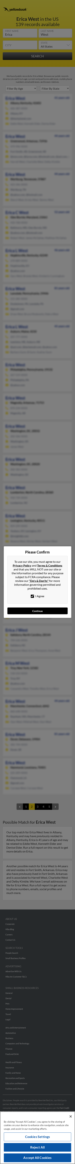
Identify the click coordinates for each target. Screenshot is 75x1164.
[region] (37, 1137)
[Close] (71, 1116)
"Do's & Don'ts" (39, 580)
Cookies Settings (37, 1137)
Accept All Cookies (37, 1158)
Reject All (37, 1147)
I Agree (39, 596)
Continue (37, 610)
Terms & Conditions (49, 565)
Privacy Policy (22, 565)
